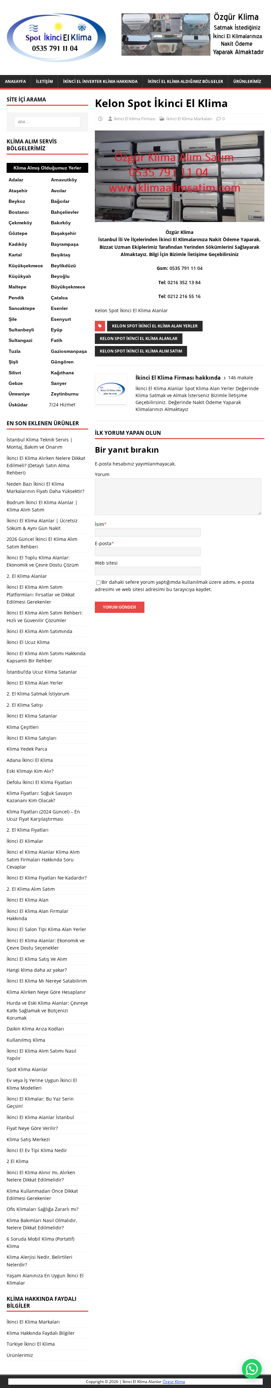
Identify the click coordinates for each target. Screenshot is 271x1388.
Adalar (16, 179)
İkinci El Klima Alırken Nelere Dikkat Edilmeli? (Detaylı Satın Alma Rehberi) (46, 465)
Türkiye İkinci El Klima (31, 1344)
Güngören (62, 361)
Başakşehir (63, 233)
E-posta (103, 543)
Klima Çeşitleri (23, 727)
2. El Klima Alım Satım (31, 889)
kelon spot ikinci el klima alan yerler (155, 326)
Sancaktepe (22, 308)
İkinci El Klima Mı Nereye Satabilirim (47, 981)
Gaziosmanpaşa (69, 351)
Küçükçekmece (26, 265)
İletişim (44, 81)
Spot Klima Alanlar (27, 1069)
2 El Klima (17, 1161)
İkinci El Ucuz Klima (28, 642)
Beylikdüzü (63, 265)
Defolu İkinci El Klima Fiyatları (39, 782)
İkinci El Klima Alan (28, 900)
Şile (13, 319)
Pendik (16, 297)
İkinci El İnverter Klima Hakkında (100, 81)
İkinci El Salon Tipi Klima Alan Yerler (46, 929)
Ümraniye (19, 393)
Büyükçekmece (68, 286)
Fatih (56, 340)
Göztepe (18, 233)
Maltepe (17, 286)
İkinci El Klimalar (25, 841)
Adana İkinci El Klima (30, 760)
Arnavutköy (64, 179)
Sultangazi (20, 340)
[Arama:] (47, 122)
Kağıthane (62, 372)
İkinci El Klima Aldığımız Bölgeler (185, 81)
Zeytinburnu (65, 393)
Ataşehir (18, 190)
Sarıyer (58, 383)
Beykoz (17, 201)
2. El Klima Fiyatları (28, 830)
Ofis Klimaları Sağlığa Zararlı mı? (42, 1209)
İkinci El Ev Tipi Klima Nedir (37, 1150)
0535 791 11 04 (186, 268)
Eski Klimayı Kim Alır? (30, 771)
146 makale (240, 377)
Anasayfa (15, 81)
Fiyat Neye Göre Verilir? (32, 1128)
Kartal (15, 254)
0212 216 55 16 (184, 296)
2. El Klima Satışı (25, 705)
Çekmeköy (20, 222)
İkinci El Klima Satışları (32, 738)
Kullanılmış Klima (26, 1040)
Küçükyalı (20, 276)
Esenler (59, 308)
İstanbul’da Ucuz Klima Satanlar (42, 672)
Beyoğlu (60, 276)
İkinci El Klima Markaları (189, 119)
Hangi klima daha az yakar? (37, 970)
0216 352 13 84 (184, 282)
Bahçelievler (65, 212)
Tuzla (14, 351)
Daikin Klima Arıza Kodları (35, 1029)
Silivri (15, 372)
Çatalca (59, 297)
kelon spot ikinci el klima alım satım (141, 351)
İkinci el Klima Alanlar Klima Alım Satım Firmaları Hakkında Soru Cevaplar (43, 859)
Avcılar (58, 190)
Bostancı (19, 212)
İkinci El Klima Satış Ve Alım (37, 959)
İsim (99, 524)
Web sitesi (106, 563)
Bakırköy (61, 222)
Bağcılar (60, 201)
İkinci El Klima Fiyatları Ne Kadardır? (47, 878)
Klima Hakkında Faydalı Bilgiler (41, 1333)
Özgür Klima (174, 1381)
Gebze (16, 383)
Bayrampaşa (65, 244)
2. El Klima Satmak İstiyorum (38, 694)
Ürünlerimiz (247, 81)
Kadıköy (18, 244)
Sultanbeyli (21, 329)
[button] (252, 1369)
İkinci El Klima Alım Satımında (39, 631)
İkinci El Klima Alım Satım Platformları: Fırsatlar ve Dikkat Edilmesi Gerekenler (41, 594)
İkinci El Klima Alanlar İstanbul (40, 1117)
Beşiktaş (60, 254)
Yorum (102, 474)
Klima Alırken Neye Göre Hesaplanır (46, 992)
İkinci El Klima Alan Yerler (35, 683)
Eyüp (56, 329)
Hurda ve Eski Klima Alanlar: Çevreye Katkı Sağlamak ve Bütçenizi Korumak (47, 1010)
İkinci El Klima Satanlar (32, 716)
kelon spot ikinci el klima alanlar (138, 338)
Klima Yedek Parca (27, 749)
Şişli (13, 361)
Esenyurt (61, 319)
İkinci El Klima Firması (134, 119)
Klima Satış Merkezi (28, 1139)
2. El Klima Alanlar (27, 576)
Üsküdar (18, 404)
